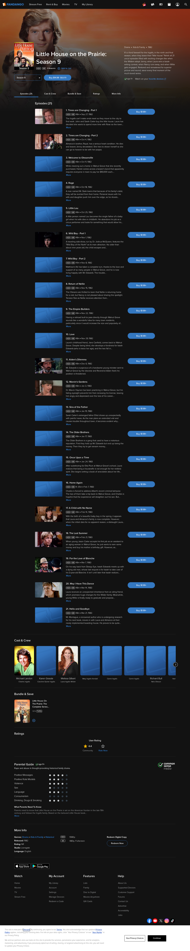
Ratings (96, 93)
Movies (17, 887)
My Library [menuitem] (87, 4)
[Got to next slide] (175, 664)
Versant (26, 929)
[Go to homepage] (13, 4)
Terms (59, 929)
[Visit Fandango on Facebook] (149, 920)
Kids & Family (37, 837)
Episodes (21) (26, 93)
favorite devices (156, 79)
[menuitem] (161, 4)
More (68, 127)
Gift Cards (87, 901)
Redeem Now (117, 843)
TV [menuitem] (75, 4)
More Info (116, 93)
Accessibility (123, 910)
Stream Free (19, 897)
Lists (85, 883)
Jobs (120, 915)
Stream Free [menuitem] (35, 4)
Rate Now (103, 750)
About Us (122, 883)
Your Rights (97, 932)
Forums (121, 897)
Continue (157, 938)
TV (15, 892)
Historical (49, 837)
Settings (52, 892)
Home (17, 883)
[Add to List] (33, 720)
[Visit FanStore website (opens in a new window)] (169, 4)
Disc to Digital (89, 892)
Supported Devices (126, 887)
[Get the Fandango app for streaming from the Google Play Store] (40, 866)
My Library (53, 883)
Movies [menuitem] (65, 4)
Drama (25, 837)
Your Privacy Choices (135, 938)
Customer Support (126, 892)
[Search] (186, 4)
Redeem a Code (56, 901)
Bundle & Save (74, 93)
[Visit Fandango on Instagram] (166, 920)
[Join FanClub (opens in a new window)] (144, 4)
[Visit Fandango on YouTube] (155, 920)
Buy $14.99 (60, 77)
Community (88, 750)
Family (86, 887)
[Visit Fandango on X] (160, 920)
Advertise (122, 906)
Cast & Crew (50, 93)
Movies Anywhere (91, 897)
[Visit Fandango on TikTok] (172, 920)
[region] (95, 938)
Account (53, 887)
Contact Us (123, 901)
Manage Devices (56, 897)
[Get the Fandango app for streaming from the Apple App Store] (22, 866)
